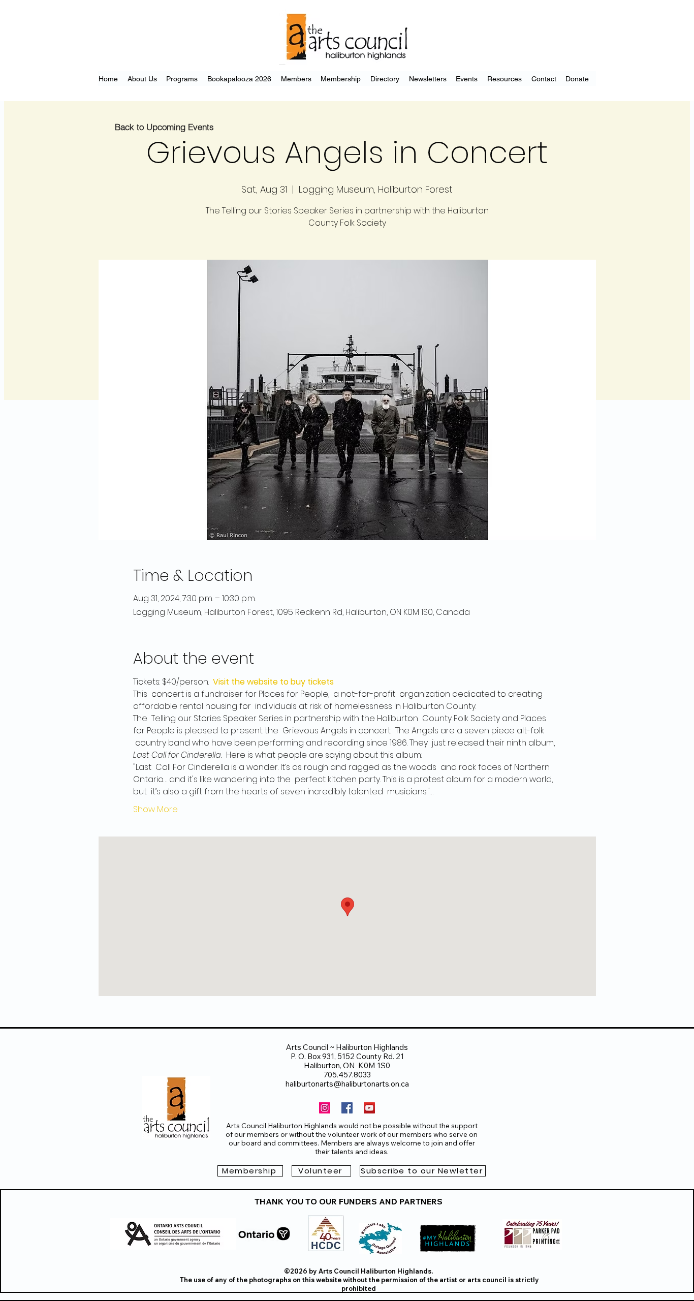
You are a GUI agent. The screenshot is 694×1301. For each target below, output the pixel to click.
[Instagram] (324, 1107)
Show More (155, 809)
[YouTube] (369, 1107)
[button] (423, 1170)
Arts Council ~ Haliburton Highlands (347, 1047)
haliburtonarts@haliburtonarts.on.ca (347, 1084)
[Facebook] (347, 1107)
